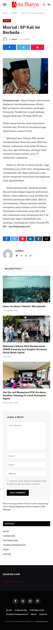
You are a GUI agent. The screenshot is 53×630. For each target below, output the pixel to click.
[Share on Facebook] (9, 47)
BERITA (7, 21)
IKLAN (6, 531)
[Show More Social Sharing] (47, 47)
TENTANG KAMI (10, 540)
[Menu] (5, 4)
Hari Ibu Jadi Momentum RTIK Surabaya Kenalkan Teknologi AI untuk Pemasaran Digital (24, 395)
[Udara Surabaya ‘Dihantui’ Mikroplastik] (26, 289)
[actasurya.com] (26, 4)
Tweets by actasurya (13, 581)
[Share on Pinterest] (37, 47)
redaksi (14, 39)
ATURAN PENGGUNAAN (14, 545)
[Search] (48, 4)
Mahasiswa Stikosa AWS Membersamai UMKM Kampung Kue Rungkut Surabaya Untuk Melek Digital (25, 349)
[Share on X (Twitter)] (23, 47)
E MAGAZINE (9, 536)
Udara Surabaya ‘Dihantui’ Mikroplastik (24, 306)
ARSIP (6, 549)
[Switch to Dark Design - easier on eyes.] (44, 4)
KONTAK (7, 554)
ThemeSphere (42, 621)
